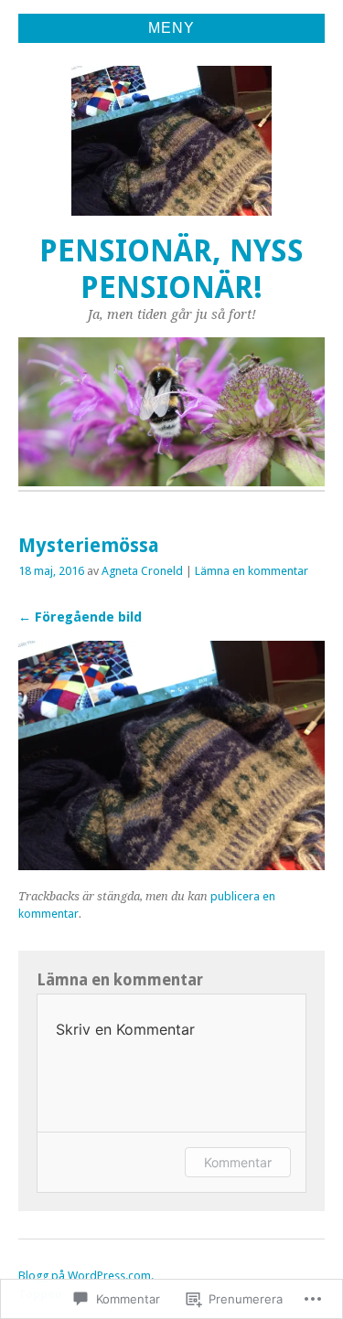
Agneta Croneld (142, 571)
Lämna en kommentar (251, 571)
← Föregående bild (80, 617)
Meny (171, 28)
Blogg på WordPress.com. (86, 1275)
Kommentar (238, 1162)
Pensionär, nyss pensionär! (171, 269)
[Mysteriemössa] (171, 865)
